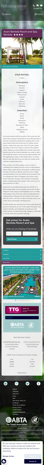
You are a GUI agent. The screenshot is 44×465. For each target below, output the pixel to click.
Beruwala (32, 361)
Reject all (33, 456)
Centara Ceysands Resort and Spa (32, 342)
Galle (32, 364)
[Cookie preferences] (3, 461)
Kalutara (11, 366)
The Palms (12, 349)
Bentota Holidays (22, 373)
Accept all (32, 461)
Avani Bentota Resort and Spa (16, 26)
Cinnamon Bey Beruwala (32, 344)
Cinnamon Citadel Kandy (11, 346)
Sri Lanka (29, 24)
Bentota (12, 361)
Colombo (12, 364)
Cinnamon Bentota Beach (12, 344)
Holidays (22, 24)
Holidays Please (13, 24)
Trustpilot (9, 318)
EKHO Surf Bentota (32, 346)
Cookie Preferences (19, 412)
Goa (32, 359)
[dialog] (22, 453)
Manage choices (8, 456)
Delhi (11, 359)
